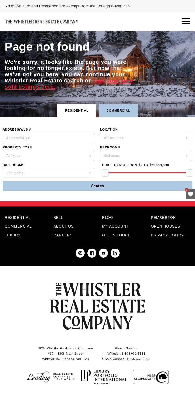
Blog (107, 217)
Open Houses (165, 226)
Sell (58, 217)
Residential (18, 217)
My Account (115, 226)
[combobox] (146, 138)
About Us (64, 226)
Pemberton (163, 217)
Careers (63, 235)
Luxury (13, 235)
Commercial (18, 226)
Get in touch (116, 235)
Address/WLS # (17, 129)
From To (135, 165)
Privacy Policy (167, 235)
